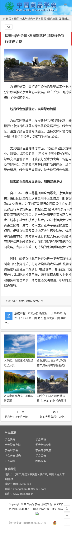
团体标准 (40, 461)
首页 (8, 18)
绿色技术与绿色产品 (26, 18)
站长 (40, 318)
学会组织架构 (43, 444)
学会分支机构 (13, 455)
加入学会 (10, 461)
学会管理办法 (13, 444)
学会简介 (10, 439)
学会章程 (40, 439)
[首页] (67, 508)
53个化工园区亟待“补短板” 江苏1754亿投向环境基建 (51, 400)
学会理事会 (11, 450)
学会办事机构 (43, 450)
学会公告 (40, 455)
